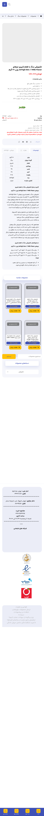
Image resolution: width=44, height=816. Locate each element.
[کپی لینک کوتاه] (19, 142)
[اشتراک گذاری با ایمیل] (23, 142)
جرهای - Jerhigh (6, 116)
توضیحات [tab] (36, 150)
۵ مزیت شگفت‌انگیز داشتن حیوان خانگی (21, 623)
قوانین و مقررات (21, 607)
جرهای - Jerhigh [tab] (9, 150)
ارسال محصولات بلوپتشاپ (21, 610)
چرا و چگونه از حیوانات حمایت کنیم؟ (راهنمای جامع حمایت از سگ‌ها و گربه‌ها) (21, 619)
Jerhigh (11, 178)
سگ (11, 160)
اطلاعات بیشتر (33, 311)
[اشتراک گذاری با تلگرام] (26, 142)
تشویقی (4, 120)
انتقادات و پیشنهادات (21, 612)
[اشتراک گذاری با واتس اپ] (30, 142)
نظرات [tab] (24, 150)
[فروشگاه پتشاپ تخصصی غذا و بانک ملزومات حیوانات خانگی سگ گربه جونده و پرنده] (34, 7)
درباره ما (21, 615)
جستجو (9, 357)
